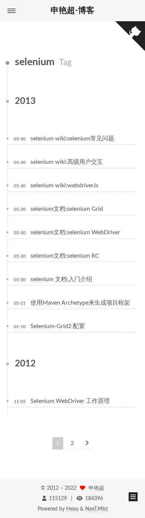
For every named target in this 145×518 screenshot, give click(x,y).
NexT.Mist (96, 509)
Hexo (72, 509)
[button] (11, 11)
